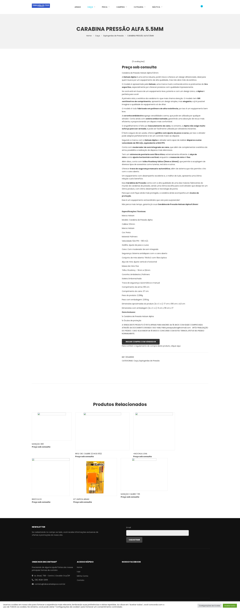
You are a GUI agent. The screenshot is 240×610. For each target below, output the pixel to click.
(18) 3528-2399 (41, 580)
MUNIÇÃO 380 (38, 444)
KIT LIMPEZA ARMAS (81, 499)
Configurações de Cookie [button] (209, 605)
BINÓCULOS (37, 499)
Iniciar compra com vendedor (141, 341)
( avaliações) (138, 61)
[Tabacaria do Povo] (41, 6)
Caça (97, 35)
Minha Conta (82, 576)
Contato (80, 580)
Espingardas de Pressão (113, 35)
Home (89, 35)
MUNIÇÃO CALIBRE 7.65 (130, 494)
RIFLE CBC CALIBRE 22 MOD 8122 (88, 453)
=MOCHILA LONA (140, 453)
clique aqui (175, 346)
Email (128, 527)
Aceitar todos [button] (229, 605)
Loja (78, 571)
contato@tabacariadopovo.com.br (50, 584)
